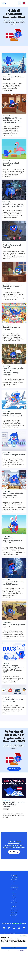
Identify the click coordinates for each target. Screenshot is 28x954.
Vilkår (14, 899)
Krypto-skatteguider (14, 887)
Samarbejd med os (14, 910)
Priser (14, 881)
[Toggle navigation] (19, 3)
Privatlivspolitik (14, 900)
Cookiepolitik (14, 902)
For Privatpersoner (14, 877)
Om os (14, 895)
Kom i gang (14, 852)
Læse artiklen (14, 768)
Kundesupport (14, 908)
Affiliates (14, 897)
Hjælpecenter (14, 889)
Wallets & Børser (14, 879)
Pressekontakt (14, 912)
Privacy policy (23, 935)
